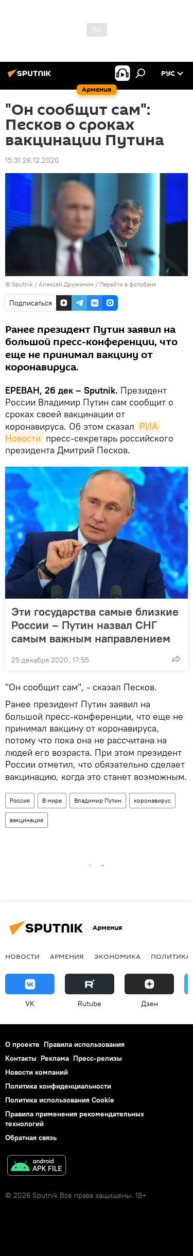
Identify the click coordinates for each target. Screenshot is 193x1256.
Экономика (117, 956)
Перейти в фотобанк (127, 284)
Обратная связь (31, 1137)
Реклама (55, 1058)
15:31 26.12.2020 (32, 160)
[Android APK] (37, 1166)
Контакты (21, 1058)
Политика (170, 956)
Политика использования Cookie (59, 1100)
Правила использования (84, 1044)
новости (22, 956)
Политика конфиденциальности (58, 1086)
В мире (52, 800)
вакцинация (26, 820)
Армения (67, 956)
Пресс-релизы (97, 1058)
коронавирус (152, 800)
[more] (176, 659)
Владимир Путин (97, 800)
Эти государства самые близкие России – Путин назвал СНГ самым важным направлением (95, 625)
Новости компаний (36, 1072)
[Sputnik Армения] (31, 77)
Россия (20, 800)
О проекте (22, 1044)
